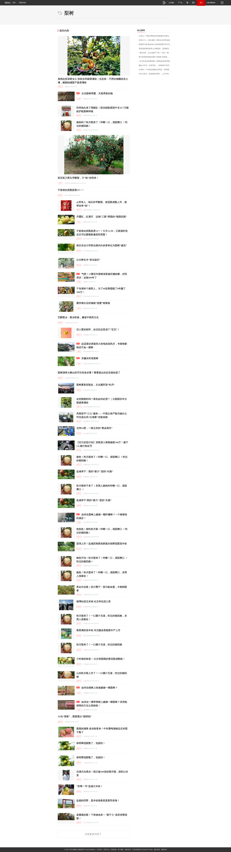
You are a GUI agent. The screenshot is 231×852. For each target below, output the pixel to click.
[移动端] (164, 2)
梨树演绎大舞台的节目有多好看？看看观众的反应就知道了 (89, 372)
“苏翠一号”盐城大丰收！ (89, 786)
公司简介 (99, 849)
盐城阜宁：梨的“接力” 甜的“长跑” (94, 471)
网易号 (60, 87)
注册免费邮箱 (210, 2)
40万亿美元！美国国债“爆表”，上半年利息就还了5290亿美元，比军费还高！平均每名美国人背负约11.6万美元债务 (156, 74)
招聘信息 (114, 849)
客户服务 (121, 849)
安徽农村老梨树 (89, 358)
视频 (78, 99)
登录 (201, 2)
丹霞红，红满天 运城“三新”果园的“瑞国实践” (101, 216)
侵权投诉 (164, 849)
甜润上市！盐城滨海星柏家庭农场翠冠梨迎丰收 (101, 543)
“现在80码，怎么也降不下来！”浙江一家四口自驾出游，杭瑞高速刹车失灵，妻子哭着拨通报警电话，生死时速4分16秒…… (156, 53)
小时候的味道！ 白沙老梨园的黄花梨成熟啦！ (100, 658)
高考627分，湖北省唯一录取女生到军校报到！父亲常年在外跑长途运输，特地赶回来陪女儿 (156, 40)
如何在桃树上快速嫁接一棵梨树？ (99, 687)
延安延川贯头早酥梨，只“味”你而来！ (78, 177)
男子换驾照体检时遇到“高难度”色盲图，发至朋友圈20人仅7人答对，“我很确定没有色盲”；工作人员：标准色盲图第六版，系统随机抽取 (156, 57)
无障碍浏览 (22, 2)
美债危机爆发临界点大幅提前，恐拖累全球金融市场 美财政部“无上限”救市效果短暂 (156, 48)
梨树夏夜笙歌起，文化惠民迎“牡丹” (95, 384)
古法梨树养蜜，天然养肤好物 (97, 93)
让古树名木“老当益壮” (88, 259)
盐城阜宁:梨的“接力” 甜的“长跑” (94, 500)
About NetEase (90, 849)
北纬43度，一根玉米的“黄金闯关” (94, 428)
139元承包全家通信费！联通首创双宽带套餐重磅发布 (156, 61)
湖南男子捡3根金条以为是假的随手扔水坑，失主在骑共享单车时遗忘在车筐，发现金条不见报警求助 (156, 44)
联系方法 (106, 849)
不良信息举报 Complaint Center (142, 849)
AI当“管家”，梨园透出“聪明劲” (75, 716)
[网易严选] (180, 2)
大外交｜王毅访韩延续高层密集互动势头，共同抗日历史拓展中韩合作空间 (156, 36)
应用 (14, 2)
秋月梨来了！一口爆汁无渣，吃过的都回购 (99, 644)
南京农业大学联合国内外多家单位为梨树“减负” (101, 245)
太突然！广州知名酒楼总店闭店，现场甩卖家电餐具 (156, 69)
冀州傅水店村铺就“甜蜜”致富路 (93, 303)
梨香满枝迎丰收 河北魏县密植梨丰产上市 (98, 630)
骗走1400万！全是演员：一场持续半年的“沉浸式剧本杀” (156, 65)
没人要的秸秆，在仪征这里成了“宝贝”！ (98, 329)
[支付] (188, 2)
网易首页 (8, 2)
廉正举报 (157, 849)
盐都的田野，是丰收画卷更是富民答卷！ (98, 800)
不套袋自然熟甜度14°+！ (71, 190)
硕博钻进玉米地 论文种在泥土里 (93, 601)
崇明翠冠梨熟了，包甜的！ (90, 743)
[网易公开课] (172, 2)
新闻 (60, 183)
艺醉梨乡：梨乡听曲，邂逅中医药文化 (78, 317)
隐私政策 (128, 849)
